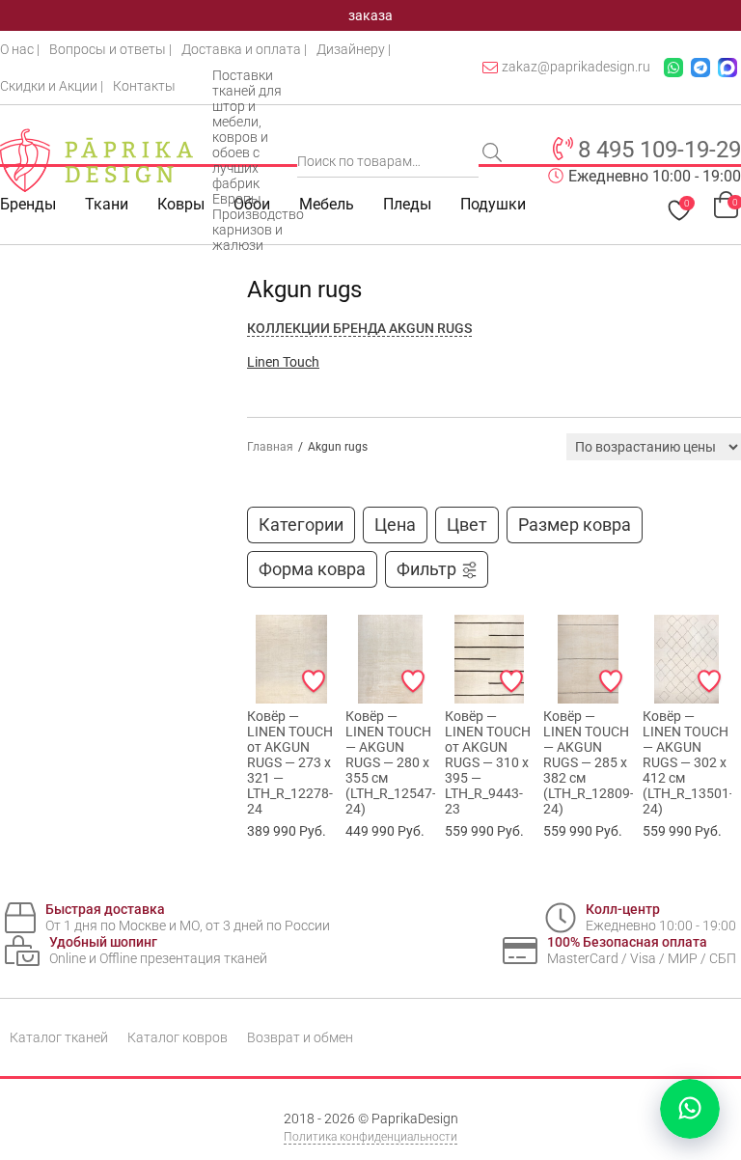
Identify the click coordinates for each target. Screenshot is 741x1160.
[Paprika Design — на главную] (96, 160)
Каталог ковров (177, 1037)
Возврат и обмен (300, 1037)
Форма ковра (312, 569)
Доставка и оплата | (244, 49)
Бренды (28, 204)
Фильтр (426, 569)
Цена (395, 525)
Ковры (181, 204)
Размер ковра (574, 525)
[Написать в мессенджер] (690, 1109)
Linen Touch (283, 362)
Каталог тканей (59, 1037)
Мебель (326, 204)
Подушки (493, 204)
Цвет (467, 525)
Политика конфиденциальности (370, 1137)
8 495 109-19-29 (659, 149)
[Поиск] (494, 154)
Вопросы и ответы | (110, 49)
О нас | (20, 49)
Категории (301, 525)
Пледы (407, 204)
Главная (270, 447)
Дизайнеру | (353, 49)
